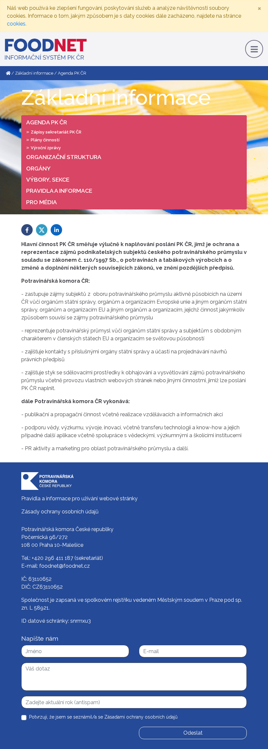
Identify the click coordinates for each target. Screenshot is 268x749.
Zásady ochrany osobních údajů (60, 511)
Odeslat (193, 733)
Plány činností (45, 139)
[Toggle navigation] (254, 49)
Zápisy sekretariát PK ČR (56, 132)
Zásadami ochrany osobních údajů (140, 717)
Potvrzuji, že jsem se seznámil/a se (103, 717)
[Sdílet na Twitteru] (41, 230)
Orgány (38, 168)
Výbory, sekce (47, 179)
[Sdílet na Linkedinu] (56, 230)
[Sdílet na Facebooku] (27, 230)
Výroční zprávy (46, 147)
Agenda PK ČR (46, 122)
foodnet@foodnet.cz (64, 566)
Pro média (41, 202)
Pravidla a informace (59, 190)
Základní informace (34, 73)
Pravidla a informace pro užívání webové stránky (79, 498)
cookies (16, 24)
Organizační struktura (63, 156)
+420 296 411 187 (52, 558)
